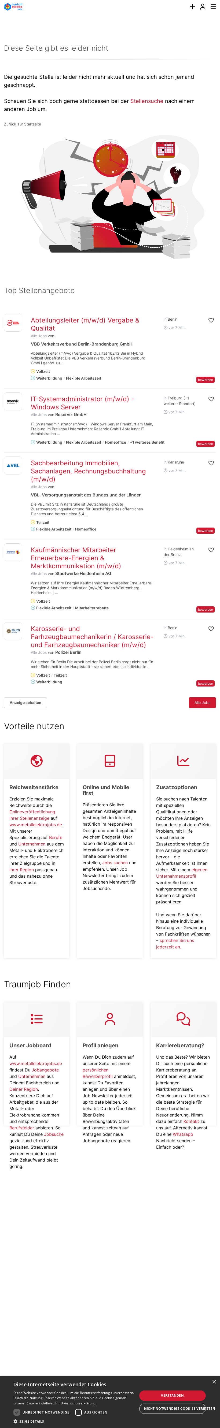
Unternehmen (31, 844)
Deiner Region (23, 1089)
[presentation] (192, 6)
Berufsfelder (21, 1127)
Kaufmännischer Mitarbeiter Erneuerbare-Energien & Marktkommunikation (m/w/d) (76, 558)
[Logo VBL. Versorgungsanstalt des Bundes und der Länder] (13, 465)
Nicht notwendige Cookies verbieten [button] (175, 1408)
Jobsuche (54, 1134)
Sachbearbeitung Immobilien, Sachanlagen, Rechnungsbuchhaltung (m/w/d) (88, 471)
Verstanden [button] (172, 1395)
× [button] (214, 1382)
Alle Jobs (39, 335)
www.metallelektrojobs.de (35, 824)
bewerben (205, 380)
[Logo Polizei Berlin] (13, 631)
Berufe (55, 837)
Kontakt (191, 1121)
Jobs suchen (115, 862)
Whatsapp (183, 1134)
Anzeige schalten (25, 702)
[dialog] (110, 1402)
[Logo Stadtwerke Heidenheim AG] (13, 552)
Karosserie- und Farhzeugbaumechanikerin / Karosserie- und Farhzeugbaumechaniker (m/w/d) (92, 637)
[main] (110, 580)
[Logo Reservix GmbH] (13, 401)
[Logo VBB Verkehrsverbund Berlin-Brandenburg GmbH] (13, 322)
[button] (209, 320)
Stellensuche (146, 101)
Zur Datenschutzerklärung (75, 1403)
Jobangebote (45, 1070)
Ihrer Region (21, 869)
